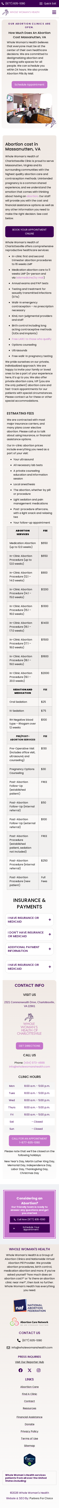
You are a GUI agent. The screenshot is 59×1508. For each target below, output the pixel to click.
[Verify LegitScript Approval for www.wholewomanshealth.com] (30, 1465)
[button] (48, 4)
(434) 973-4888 (34, 1063)
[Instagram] (38, 1370)
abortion (32, 196)
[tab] (29, 919)
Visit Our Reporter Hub (29, 1362)
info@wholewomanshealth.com (29, 1066)
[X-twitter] (29, 1370)
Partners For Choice (41, 1498)
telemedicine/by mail (30, 277)
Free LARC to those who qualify (31, 339)
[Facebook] (20, 1370)
